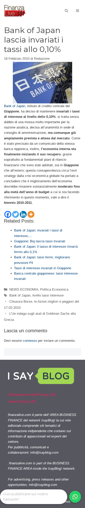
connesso (30, 341)
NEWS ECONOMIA (23, 289)
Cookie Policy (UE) (22, 401)
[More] (30, 214)
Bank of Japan (14, 106)
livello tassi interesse (48, 295)
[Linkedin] (23, 214)
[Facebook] (7, 214)
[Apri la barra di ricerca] (66, 11)
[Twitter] (15, 214)
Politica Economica (54, 289)
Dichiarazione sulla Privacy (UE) (32, 395)
